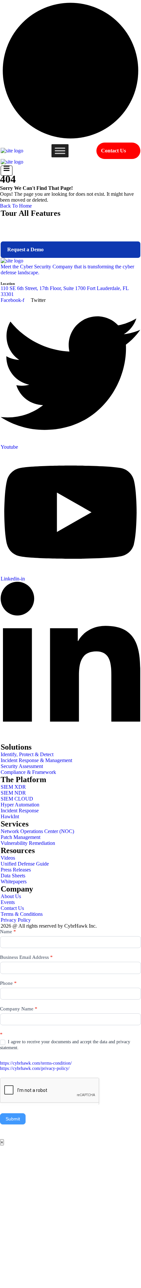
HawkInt (10, 816)
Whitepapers (14, 881)
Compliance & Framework (28, 772)
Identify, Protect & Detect (27, 754)
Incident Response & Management (36, 760)
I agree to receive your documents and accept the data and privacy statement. (65, 1044)
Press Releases (16, 869)
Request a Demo (25, 249)
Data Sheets (13, 875)
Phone (8, 983)
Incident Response (20, 810)
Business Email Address (26, 957)
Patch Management (20, 837)
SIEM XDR (13, 787)
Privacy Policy (16, 920)
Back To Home (16, 206)
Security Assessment (22, 766)
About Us (11, 896)
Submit (13, 1118)
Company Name (18, 1008)
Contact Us (113, 150)
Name (8, 931)
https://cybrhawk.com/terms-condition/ (36, 1063)
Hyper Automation (20, 804)
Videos (8, 858)
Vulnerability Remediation (28, 843)
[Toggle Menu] (60, 150)
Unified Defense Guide (25, 864)
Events (8, 902)
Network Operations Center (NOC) (37, 831)
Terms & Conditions (22, 914)
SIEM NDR (13, 793)
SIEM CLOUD (17, 799)
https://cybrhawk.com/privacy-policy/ (35, 1068)
